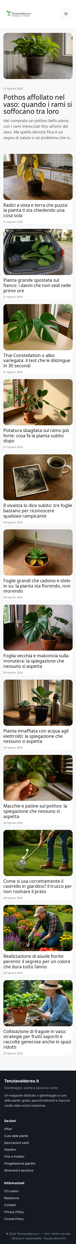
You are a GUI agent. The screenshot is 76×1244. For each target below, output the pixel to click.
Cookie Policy (14, 1219)
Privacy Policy (14, 1212)
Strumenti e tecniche (18, 1170)
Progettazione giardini (19, 1163)
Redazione (11, 1198)
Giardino (10, 1149)
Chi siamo (11, 1191)
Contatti (10, 1205)
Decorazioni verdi (16, 1143)
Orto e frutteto (14, 1156)
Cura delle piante (16, 1136)
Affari (8, 1129)
